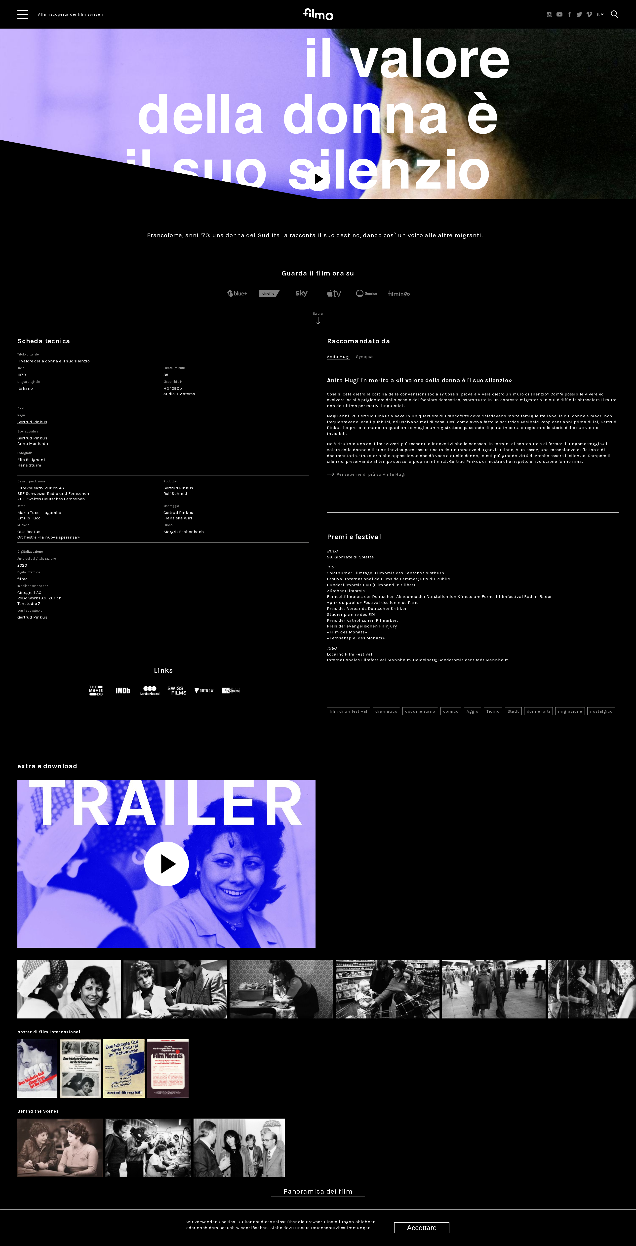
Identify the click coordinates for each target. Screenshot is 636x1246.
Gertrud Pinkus (32, 421)
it (599, 14)
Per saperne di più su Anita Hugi (371, 474)
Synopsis (365, 357)
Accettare (422, 1228)
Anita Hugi (338, 357)
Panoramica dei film (317, 1191)
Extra (318, 313)
